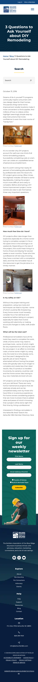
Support (19, 602)
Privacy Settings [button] (25, 660)
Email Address (15, 472)
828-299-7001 (19, 636)
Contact (19, 611)
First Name (19, 456)
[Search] (31, 80)
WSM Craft (18, 146)
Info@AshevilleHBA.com (19, 646)
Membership (19, 577)
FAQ (19, 599)
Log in (20, 2)
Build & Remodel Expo (20, 482)
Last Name (19, 464)
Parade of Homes (20, 480)
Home (5, 56)
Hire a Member (29, 2)
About (19, 574)
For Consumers (19, 580)
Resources (19, 605)
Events (19, 586)
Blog (12, 56)
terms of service (19, 662)
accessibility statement (12, 657)
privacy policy (11, 660)
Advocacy (18, 583)
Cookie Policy (28, 657)
